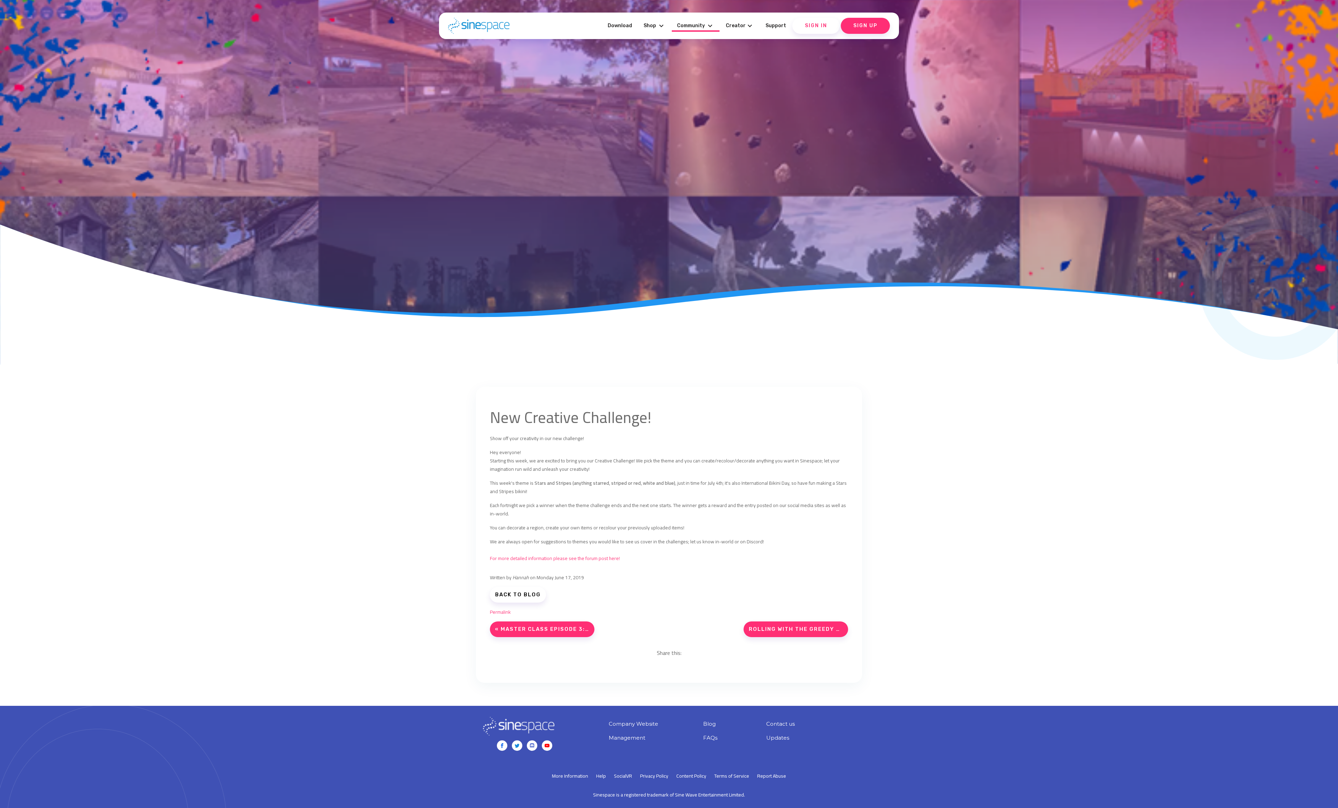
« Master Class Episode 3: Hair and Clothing (544, 629)
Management (627, 737)
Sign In (816, 26)
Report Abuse (771, 775)
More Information (570, 775)
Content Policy (691, 775)
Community (695, 26)
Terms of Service (731, 775)
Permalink (500, 612)
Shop (655, 26)
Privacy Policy (654, 775)
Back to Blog (518, 594)
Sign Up (865, 26)
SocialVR (623, 775)
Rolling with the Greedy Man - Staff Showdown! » (798, 629)
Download (620, 26)
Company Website (633, 723)
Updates (777, 737)
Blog (709, 723)
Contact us (780, 723)
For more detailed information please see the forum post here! (555, 558)
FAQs (710, 737)
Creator (740, 26)
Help (601, 775)
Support (776, 26)
